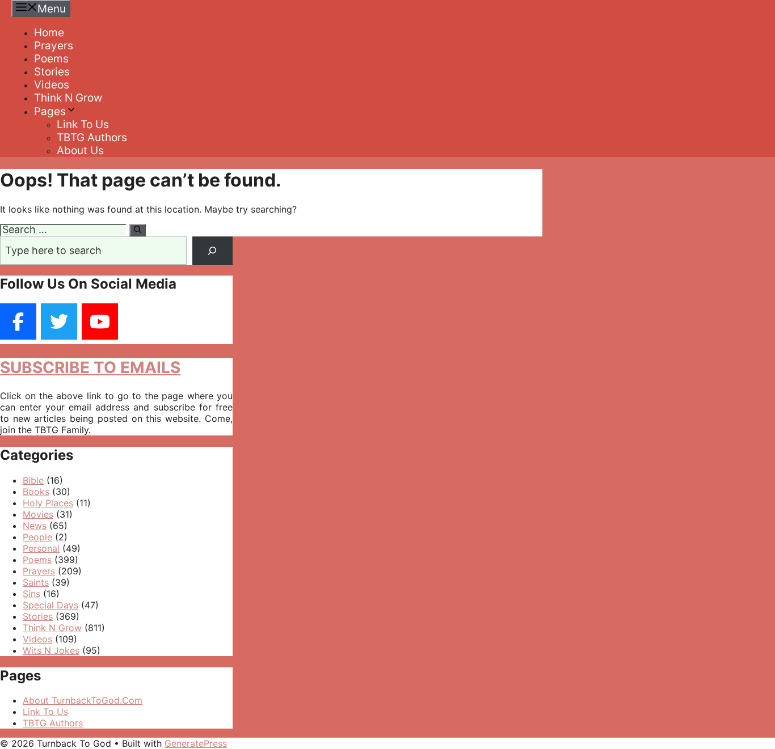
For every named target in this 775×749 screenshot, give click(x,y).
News (35, 525)
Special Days (50, 605)
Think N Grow (68, 97)
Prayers (53, 45)
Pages (50, 111)
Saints (36, 582)
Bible (33, 480)
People (37, 537)
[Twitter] (59, 321)
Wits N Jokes (51, 650)
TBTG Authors (92, 137)
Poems (51, 58)
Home (49, 32)
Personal (41, 548)
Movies (38, 514)
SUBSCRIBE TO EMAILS (90, 367)
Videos (51, 84)
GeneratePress (196, 743)
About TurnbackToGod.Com (82, 700)
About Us (80, 150)
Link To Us (83, 124)
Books (36, 491)
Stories (52, 71)
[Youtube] (100, 321)
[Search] (137, 230)
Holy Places (48, 503)
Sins (31, 593)
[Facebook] (18, 321)
